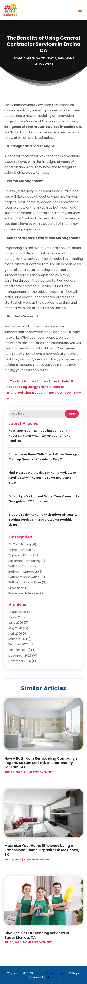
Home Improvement (38, 772)
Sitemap (52, 977)
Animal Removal (19, 550)
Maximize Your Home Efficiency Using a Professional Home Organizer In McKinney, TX (41, 850)
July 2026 (15, 617)
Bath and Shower (20, 566)
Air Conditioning (19, 544)
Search (72, 414)
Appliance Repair (20, 555)
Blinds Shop (16, 588)
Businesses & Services (23, 593)
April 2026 (15, 634)
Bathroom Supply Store (24, 582)
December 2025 (19, 656)
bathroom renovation (23, 577)
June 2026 (15, 623)
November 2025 (19, 661)
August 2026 (17, 612)
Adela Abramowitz (31, 58)
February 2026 (18, 644)
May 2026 (15, 628)
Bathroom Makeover (22, 572)
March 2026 (16, 639)
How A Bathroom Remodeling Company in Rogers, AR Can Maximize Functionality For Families (40, 436)
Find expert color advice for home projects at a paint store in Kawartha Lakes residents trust (42, 478)
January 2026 (18, 650)
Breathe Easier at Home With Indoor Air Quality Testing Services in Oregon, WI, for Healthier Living (42, 520)
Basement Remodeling (24, 561)
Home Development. (52, 973)
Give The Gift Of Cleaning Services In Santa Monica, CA (36, 935)
